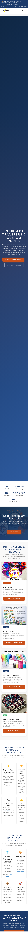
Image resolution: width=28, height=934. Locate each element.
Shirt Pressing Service (7, 859)
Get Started (14, 532)
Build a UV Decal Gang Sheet (14, 642)
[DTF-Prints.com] (5, 11)
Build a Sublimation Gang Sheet (14, 686)
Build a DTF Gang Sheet (14, 598)
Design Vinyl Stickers (14, 731)
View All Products (14, 265)
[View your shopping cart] (22, 11)
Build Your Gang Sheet (13, 259)
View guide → (20, 871)
